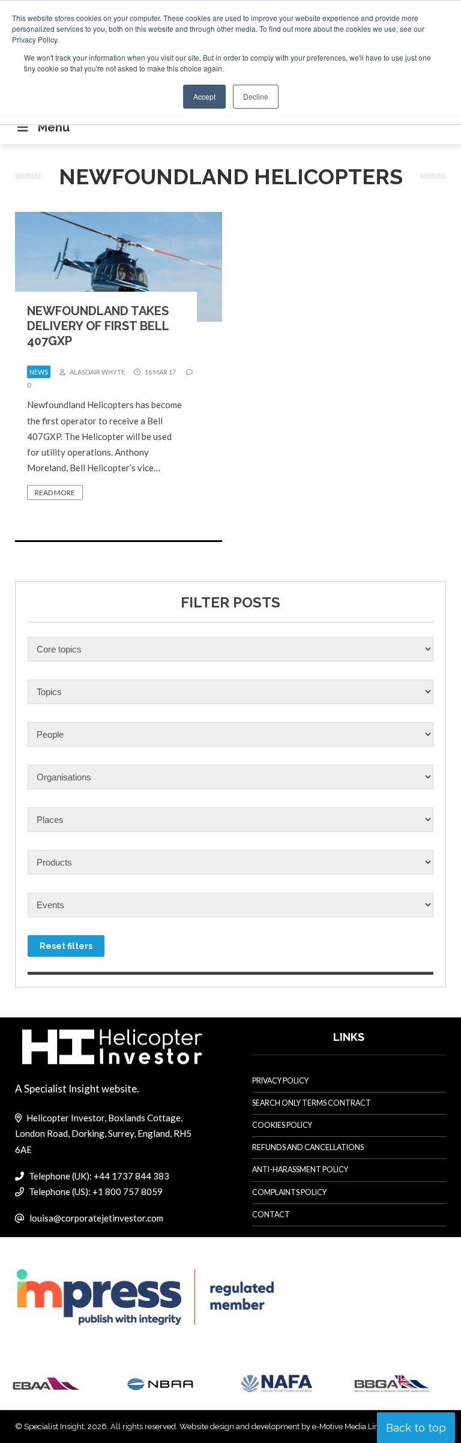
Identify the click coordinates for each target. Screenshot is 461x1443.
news (38, 372)
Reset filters (66, 946)
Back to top (416, 1427)
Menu (54, 127)
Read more (55, 492)
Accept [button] (204, 96)
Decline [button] (255, 96)
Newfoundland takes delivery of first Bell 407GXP (98, 326)
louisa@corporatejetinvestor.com (96, 1218)
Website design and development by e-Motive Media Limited (287, 1426)
